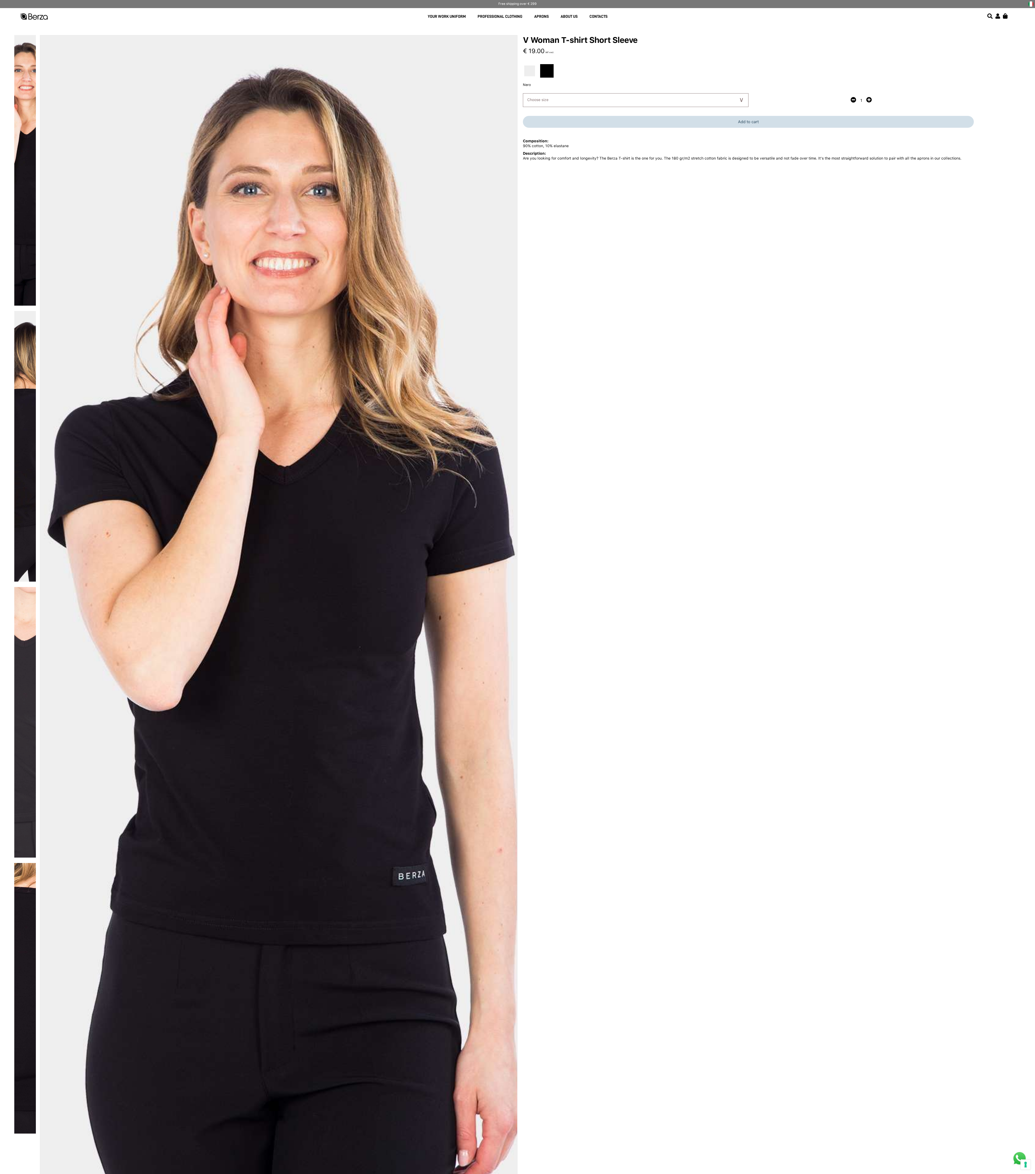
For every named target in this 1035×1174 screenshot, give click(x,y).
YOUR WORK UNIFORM (447, 17)
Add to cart (748, 121)
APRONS (541, 17)
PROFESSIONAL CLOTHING (500, 17)
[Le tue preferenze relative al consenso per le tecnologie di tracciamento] (1025, 1164)
